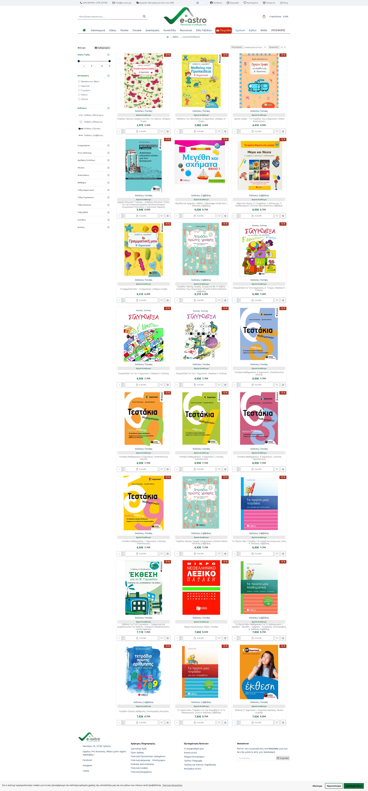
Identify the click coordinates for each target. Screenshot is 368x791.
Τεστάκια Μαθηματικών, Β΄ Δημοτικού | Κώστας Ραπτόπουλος (259, 458)
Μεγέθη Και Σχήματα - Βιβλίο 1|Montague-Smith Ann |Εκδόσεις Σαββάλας (201, 204)
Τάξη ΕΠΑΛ (83, 212)
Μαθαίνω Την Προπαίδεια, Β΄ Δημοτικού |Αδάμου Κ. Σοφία (201, 120)
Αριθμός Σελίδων (86, 160)
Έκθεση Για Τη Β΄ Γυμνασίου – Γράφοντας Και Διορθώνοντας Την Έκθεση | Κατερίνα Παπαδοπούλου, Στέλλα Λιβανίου (143, 626)
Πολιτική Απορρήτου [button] (172, 785)
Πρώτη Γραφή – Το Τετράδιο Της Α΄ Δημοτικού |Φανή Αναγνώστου (259, 120)
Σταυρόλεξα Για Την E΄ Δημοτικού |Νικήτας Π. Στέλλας (143, 373)
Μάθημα (82, 182)
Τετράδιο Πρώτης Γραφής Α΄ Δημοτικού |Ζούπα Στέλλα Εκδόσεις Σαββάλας (201, 542)
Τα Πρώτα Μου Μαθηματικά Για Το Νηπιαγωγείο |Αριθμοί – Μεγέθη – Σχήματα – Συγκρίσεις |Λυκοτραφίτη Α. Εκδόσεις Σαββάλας (259, 626)
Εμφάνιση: (273, 47)
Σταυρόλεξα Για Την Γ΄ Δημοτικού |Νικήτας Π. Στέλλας (201, 373)
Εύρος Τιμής (84, 54)
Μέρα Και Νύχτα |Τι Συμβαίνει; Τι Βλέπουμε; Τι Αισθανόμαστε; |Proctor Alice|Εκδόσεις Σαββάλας (259, 204)
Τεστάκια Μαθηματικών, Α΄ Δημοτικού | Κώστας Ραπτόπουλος (201, 458)
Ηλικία (81, 167)
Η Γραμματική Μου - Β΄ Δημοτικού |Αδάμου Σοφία (143, 289)
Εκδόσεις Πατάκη (143, 110)
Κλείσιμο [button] (317, 786)
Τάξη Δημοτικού (86, 190)
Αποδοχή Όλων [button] (354, 786)
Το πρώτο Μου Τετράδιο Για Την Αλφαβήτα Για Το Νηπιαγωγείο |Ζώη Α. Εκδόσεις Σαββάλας (201, 711)
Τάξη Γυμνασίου (86, 197)
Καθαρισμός (103, 47)
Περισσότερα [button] (334, 786)
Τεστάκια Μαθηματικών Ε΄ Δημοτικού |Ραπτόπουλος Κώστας (143, 458)
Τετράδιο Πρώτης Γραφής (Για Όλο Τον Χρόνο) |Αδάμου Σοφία (143, 120)
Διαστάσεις (83, 175)
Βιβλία (175, 36)
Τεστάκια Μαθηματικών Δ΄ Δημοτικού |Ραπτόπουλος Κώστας (259, 373)
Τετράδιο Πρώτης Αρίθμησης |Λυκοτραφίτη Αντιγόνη (143, 711)
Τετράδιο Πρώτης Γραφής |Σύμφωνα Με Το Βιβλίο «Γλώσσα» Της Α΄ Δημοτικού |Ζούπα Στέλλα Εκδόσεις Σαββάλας (201, 289)
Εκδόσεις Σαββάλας (201, 195)
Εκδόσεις (82, 108)
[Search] (144, 16)
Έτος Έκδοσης (85, 153)
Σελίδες (82, 219)
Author (81, 227)
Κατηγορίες (83, 75)
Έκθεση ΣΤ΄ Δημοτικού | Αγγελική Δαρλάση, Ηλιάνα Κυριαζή (259, 711)
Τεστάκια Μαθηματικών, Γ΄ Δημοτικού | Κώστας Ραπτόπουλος (143, 542)
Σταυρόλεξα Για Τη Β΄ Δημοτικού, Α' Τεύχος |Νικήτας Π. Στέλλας (259, 289)
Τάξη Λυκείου (84, 205)
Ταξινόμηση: (237, 47)
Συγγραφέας (84, 145)
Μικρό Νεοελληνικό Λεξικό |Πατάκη (201, 627)
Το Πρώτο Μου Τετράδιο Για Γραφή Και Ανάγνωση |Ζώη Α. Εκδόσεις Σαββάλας (259, 542)
